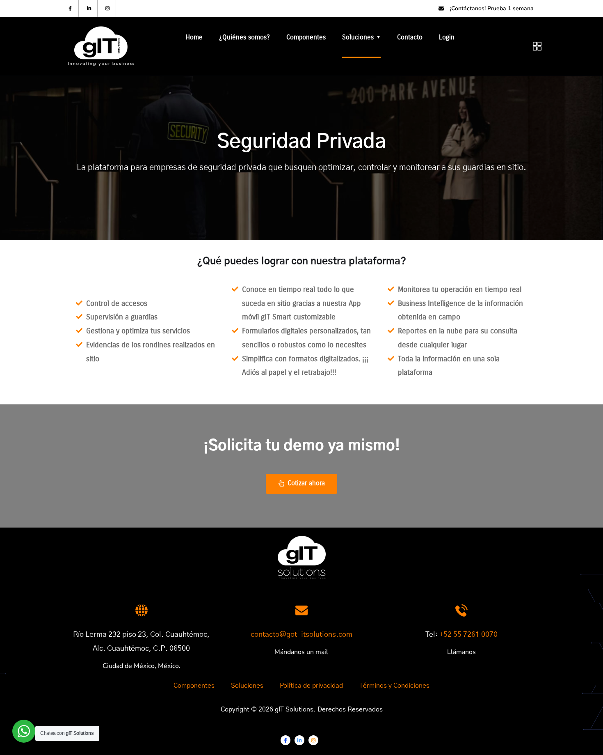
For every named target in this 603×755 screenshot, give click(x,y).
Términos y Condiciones (394, 685)
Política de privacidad (311, 685)
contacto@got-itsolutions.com (301, 634)
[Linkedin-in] (89, 8)
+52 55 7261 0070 (468, 634)
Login (447, 37)
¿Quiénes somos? (244, 37)
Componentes (306, 37)
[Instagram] (108, 8)
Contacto (410, 37)
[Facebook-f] (70, 8)
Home (194, 37)
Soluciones (358, 37)
